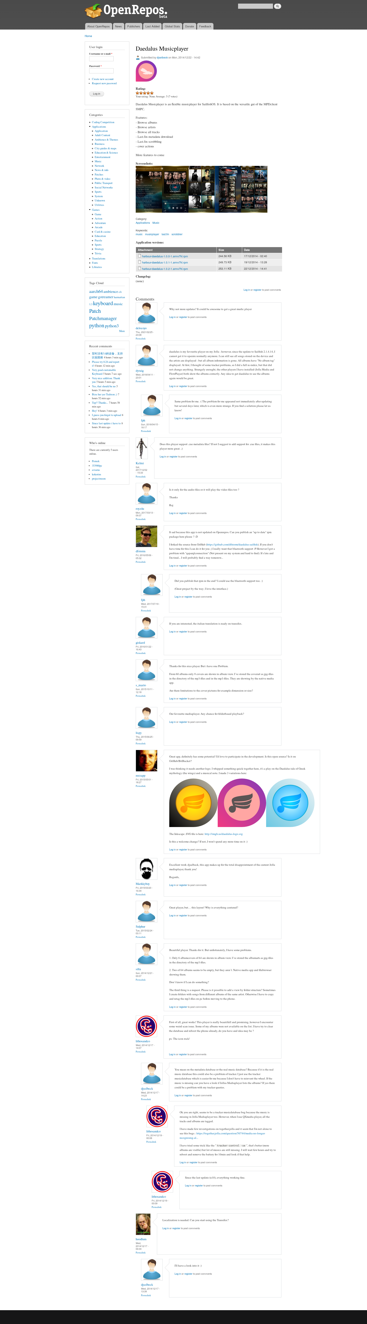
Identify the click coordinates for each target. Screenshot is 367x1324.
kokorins (96, 474)
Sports (98, 192)
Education (100, 236)
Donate (189, 26)
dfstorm (140, 551)
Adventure (100, 223)
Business (99, 144)
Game (98, 214)
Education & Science (106, 152)
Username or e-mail (100, 54)
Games (96, 210)
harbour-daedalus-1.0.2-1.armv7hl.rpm (165, 269)
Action (98, 218)
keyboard (103, 303)
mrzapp (140, 775)
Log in (247, 289)
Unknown (100, 200)
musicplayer (152, 234)
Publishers (133, 26)
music (118, 303)
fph (143, 420)
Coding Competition (103, 122)
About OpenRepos (98, 26)
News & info (101, 170)
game (93, 296)
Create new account (103, 79)
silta (138, 969)
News (118, 26)
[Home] (127, 11)
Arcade (99, 227)
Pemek (95, 461)
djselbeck (162, 57)
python (96, 325)
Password (95, 66)
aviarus (96, 470)
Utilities (99, 205)
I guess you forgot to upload (106, 415)
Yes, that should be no (104, 386)
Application (101, 131)
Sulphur (140, 926)
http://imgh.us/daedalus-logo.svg (224, 834)
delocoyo (141, 328)
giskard (140, 642)
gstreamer (105, 296)
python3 (112, 326)
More (122, 331)
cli (120, 292)
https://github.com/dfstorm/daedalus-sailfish (232, 544)
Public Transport (104, 183)
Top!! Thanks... (100, 402)
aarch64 (96, 291)
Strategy (99, 249)
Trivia (98, 253)
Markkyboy (143, 883)
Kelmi (140, 463)
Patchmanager (103, 318)
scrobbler (177, 234)
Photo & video (102, 179)
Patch (95, 310)
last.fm (165, 234)
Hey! (94, 411)
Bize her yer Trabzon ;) (104, 394)
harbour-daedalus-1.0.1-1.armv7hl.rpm (165, 262)
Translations (98, 258)
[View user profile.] (146, 323)
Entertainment (102, 157)
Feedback (205, 26)
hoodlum (141, 1239)
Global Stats (172, 26)
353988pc (97, 465)
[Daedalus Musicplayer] (149, 214)
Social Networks (104, 187)
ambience (110, 291)
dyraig (140, 370)
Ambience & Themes (106, 139)
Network (99, 166)
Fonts (95, 263)
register (257, 289)
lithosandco (143, 1041)
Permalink (141, 338)
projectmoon (99, 478)
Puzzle (98, 240)
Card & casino (102, 231)
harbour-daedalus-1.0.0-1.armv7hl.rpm (165, 256)
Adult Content (102, 135)
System (99, 196)
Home (88, 36)
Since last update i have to (106, 423)
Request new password (104, 83)
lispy (139, 732)
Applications (99, 126)
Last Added (152, 26)
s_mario (141, 685)
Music (98, 161)
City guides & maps (105, 148)
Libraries (97, 267)
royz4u (140, 508)
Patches (99, 174)
